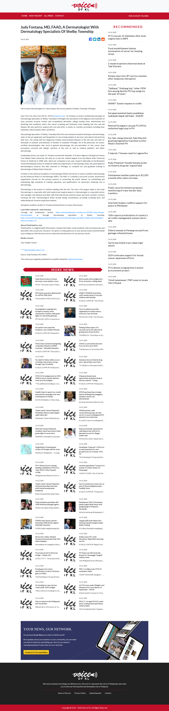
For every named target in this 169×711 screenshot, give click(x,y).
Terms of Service (64, 693)
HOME (24, 16)
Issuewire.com (58, 116)
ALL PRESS (48, 16)
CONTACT (59, 16)
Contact (108, 693)
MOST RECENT (35, 16)
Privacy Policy (80, 693)
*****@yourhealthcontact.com (33, 250)
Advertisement (95, 693)
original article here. (75, 259)
